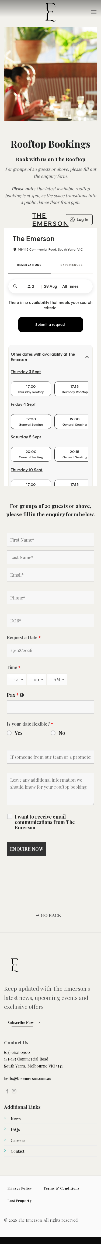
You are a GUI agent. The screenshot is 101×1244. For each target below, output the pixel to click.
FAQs (15, 1129)
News (16, 1118)
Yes (18, 733)
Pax (50, 695)
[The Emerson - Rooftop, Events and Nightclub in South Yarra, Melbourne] (51, 12)
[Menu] (93, 12)
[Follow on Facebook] (7, 1091)
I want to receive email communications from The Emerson (45, 822)
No (62, 733)
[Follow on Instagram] (14, 1091)
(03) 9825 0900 (17, 1052)
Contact (17, 1151)
